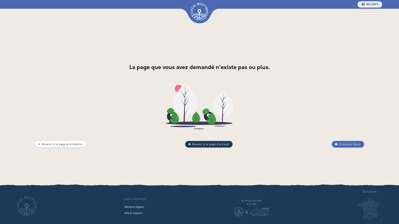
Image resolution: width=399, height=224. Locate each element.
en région (370, 192)
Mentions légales (134, 207)
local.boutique (135, 199)
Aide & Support (133, 213)
